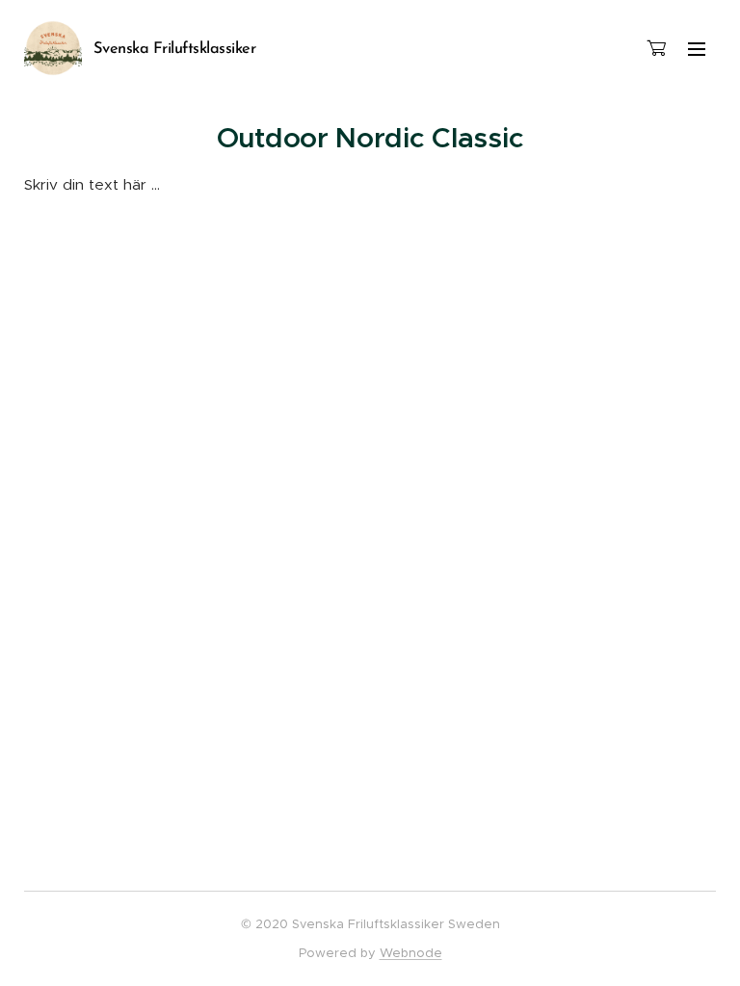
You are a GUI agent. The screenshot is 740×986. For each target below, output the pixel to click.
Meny (696, 48)
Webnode (411, 953)
